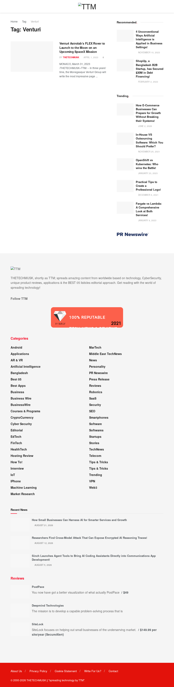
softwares (96, 430)
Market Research (23, 494)
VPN (92, 481)
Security (95, 405)
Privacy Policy (38, 671)
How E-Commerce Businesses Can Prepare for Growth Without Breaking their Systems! (148, 113)
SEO (92, 411)
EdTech (16, 436)
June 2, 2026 (145, 126)
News (93, 360)
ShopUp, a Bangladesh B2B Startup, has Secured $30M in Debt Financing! (149, 68)
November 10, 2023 (149, 52)
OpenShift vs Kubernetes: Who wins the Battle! (147, 164)
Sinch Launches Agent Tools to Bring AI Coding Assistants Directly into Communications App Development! (94, 558)
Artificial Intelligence (26, 366)
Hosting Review (22, 455)
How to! (16, 462)
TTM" (81, 680)
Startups (95, 436)
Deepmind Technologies (48, 605)
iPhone (16, 481)
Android (16, 347)
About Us (16, 671)
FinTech (16, 443)
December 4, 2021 (148, 194)
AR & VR (17, 360)
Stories (94, 443)
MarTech (95, 347)
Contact (113, 671)
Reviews (95, 385)
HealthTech (19, 449)
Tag (24, 21)
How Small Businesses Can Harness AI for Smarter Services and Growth (79, 520)
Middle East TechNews (105, 354)
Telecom (95, 455)
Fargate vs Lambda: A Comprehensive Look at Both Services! (149, 209)
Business (17, 392)
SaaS (92, 398)
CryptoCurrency (22, 417)
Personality (97, 366)
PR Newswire (98, 373)
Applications (20, 354)
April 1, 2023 (90, 57)
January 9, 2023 (147, 220)
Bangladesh (19, 373)
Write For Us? (92, 671)
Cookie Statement (66, 671)
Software (95, 424)
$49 (125, 592)
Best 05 (16, 379)
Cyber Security (21, 424)
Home (14, 21)
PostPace (38, 587)
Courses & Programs (25, 411)
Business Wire (21, 398)
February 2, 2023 (148, 81)
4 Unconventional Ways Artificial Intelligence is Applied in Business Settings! (149, 39)
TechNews (96, 449)
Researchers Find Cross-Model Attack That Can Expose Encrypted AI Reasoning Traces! (89, 538)
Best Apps (18, 385)
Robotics (95, 392)
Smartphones (98, 417)
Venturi (35, 21)
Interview (17, 468)
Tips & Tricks (98, 462)
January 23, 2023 (148, 173)
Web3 (93, 487)
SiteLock (37, 624)
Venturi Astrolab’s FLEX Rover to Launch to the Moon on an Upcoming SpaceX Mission (82, 47)
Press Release (99, 379)
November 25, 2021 (149, 151)
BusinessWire (21, 405)
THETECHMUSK (71, 57)
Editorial (17, 430)
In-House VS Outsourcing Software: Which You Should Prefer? (149, 140)
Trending (95, 475)
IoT (13, 475)
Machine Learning (24, 487)
